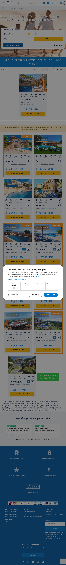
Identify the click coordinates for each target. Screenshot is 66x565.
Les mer (37, 276)
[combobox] (57, 267)
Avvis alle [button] (35, 295)
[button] (33, 279)
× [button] (60, 267)
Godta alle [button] (51, 295)
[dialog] (33, 282)
